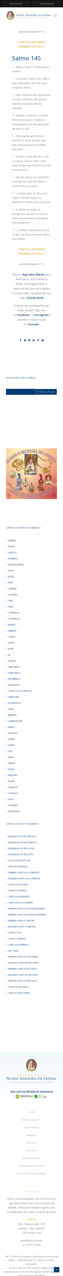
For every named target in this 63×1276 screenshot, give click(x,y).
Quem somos (31, 1127)
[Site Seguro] (31, 1096)
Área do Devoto (31, 1120)
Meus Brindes (16, 3)
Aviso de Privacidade (31, 1166)
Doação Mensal (47, 3)
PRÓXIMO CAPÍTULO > (32, 46)
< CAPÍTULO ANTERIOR (30, 42)
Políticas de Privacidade (31, 1174)
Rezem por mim (31, 1158)
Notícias (31, 1143)
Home (31, 1112)
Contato (31, 1150)
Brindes (31, 1135)
